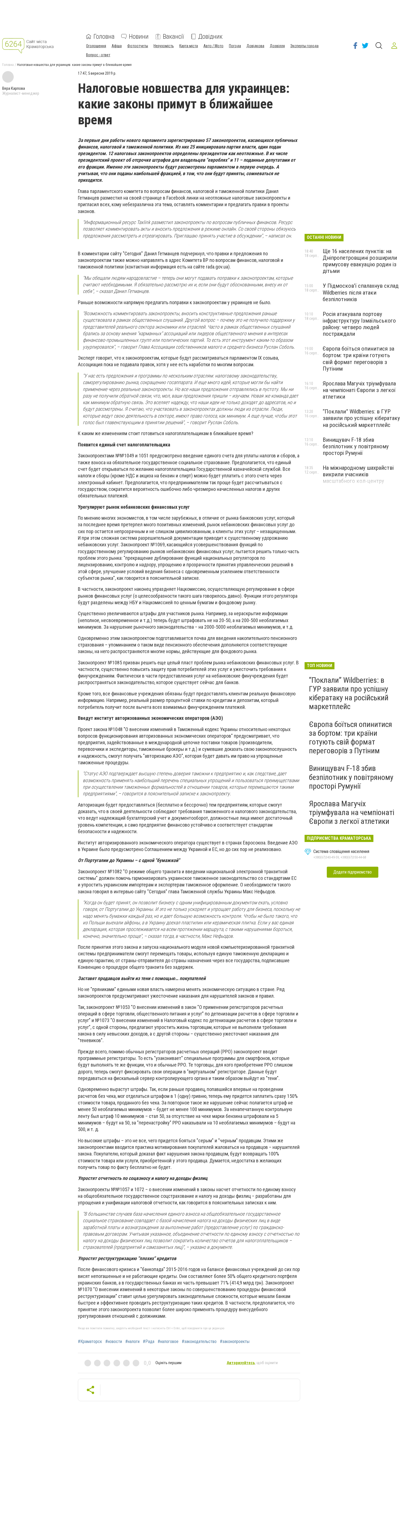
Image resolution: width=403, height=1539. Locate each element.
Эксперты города (304, 46)
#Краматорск (90, 1341)
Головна (104, 36)
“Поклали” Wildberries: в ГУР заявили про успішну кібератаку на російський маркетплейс (361, 418)
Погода (235, 46)
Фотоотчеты (137, 46)
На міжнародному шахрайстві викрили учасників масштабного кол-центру (358, 474)
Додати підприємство (352, 872)
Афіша (117, 46)
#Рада (148, 1341)
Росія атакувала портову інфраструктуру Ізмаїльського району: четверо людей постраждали (359, 324)
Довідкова (255, 46)
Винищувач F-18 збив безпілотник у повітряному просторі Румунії (356, 446)
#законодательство (199, 1341)
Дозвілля (277, 46)
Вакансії (173, 36)
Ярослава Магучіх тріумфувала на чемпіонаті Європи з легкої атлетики (359, 390)
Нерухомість (164, 46)
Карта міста (188, 46)
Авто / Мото (213, 46)
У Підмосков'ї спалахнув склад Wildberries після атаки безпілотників (361, 292)
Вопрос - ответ (98, 55)
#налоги (132, 1341)
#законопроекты (234, 1341)
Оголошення (96, 46)
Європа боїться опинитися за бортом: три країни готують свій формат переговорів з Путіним (358, 358)
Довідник (210, 36)
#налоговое (168, 1341)
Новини (139, 36)
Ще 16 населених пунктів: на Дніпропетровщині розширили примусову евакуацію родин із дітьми (360, 261)
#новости (113, 1341)
